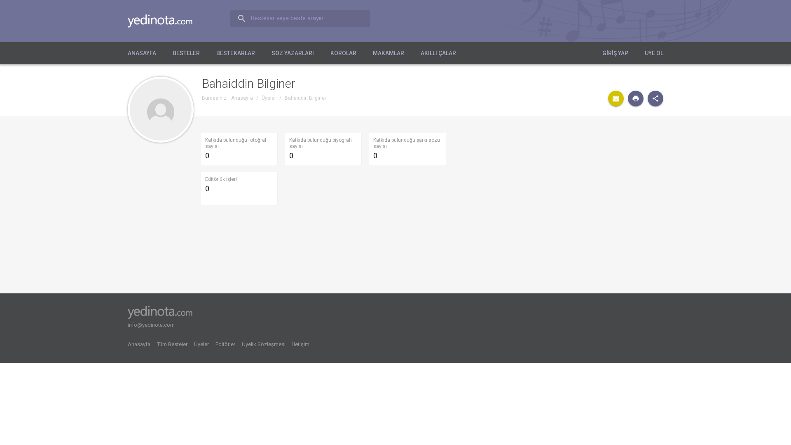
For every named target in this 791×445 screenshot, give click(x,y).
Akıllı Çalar (438, 53)
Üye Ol (654, 53)
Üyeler (201, 344)
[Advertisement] (585, 195)
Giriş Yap (615, 53)
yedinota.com (167, 21)
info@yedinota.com (151, 325)
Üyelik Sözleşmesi (264, 344)
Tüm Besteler (172, 344)
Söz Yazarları (292, 53)
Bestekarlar (235, 53)
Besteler (186, 53)
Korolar (343, 53)
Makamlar (388, 53)
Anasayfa (142, 53)
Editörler (225, 344)
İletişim (300, 344)
